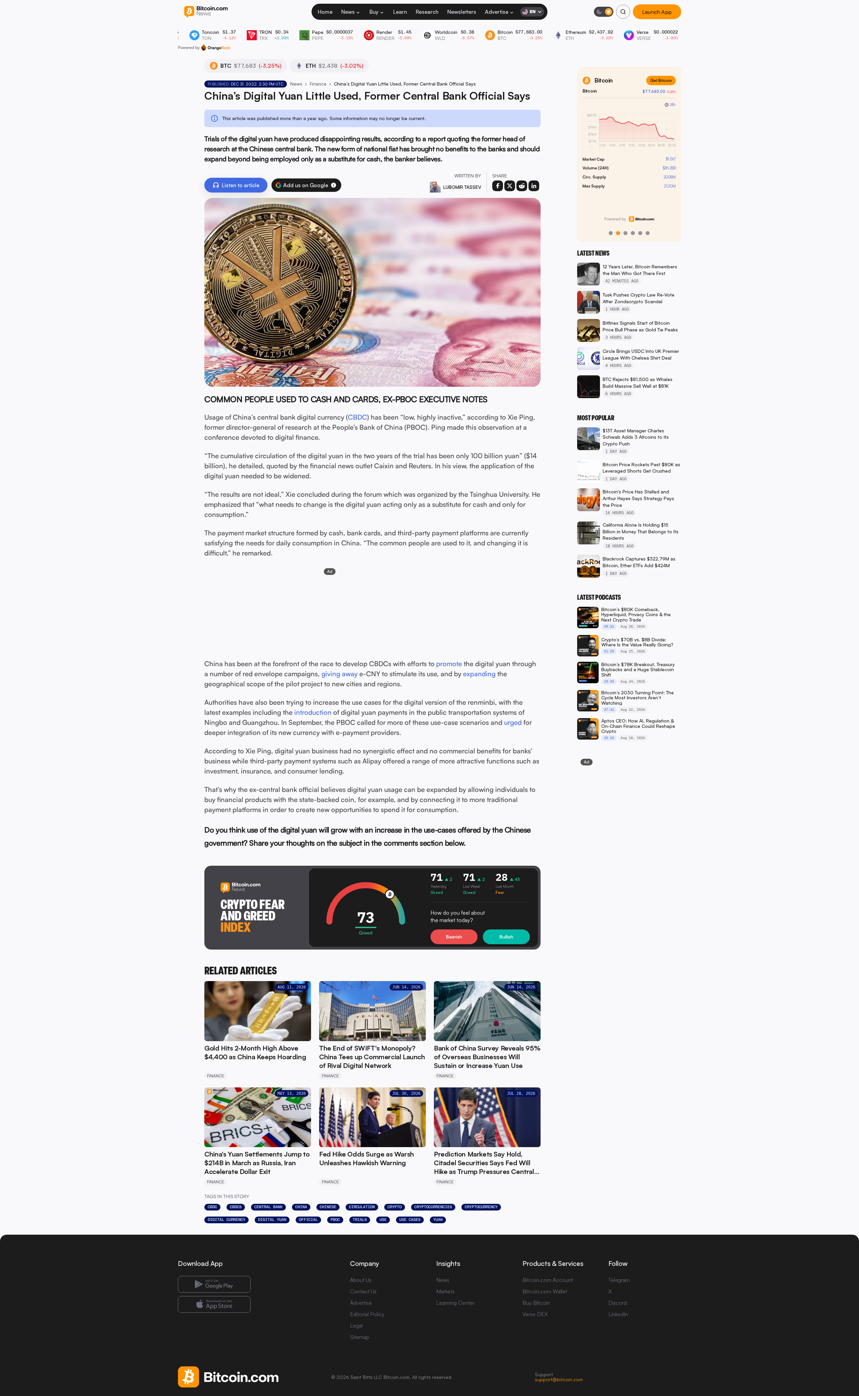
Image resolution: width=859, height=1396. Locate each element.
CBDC (357, 417)
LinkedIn (618, 1314)
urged (513, 722)
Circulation (362, 1206)
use (383, 1219)
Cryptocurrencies (433, 1206)
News (348, 11)
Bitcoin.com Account (547, 1280)
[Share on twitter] (509, 185)
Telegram (619, 1280)
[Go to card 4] (633, 233)
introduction (313, 712)
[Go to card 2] (618, 233)
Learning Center (455, 1302)
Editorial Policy (367, 1314)
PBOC (335, 1219)
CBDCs (236, 1206)
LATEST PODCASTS (599, 597)
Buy (373, 11)
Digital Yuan (272, 1219)
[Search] (623, 12)
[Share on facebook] (497, 185)
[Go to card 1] (611, 233)
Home (325, 11)
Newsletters (461, 11)
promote (449, 663)
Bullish (506, 936)
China (301, 1206)
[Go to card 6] (648, 233)
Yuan (438, 1219)
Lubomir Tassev (462, 187)
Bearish (454, 936)
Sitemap (359, 1337)
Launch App (657, 11)
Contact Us (363, 1291)
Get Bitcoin (661, 80)
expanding (479, 673)
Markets (445, 1291)
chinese (328, 1206)
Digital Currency (226, 1219)
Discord (617, 1302)
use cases (409, 1219)
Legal (356, 1325)
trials (360, 1219)
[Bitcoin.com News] (206, 12)
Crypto (395, 1206)
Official (308, 1219)
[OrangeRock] (215, 47)
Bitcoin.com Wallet (544, 1291)
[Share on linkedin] (533, 185)
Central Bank (268, 1206)
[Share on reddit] (521, 185)
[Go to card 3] (625, 233)
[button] (334, 185)
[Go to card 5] (640, 233)
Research (427, 11)
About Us (360, 1280)
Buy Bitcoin (536, 1302)
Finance (318, 84)
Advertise (496, 11)
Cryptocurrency (481, 1206)
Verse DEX (535, 1314)
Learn (400, 11)
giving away (339, 673)
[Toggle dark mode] (603, 12)
